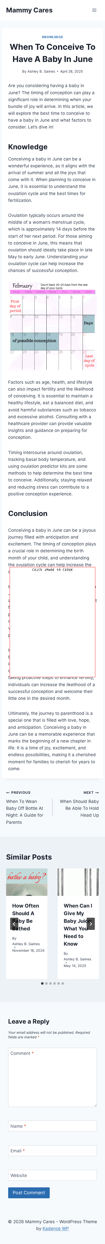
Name (18, 1126)
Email (17, 1150)
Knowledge (52, 37)
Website (18, 1175)
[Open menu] (94, 10)
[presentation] (26, 882)
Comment (22, 1053)
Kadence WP (56, 1228)
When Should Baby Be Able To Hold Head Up (79, 804)
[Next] (91, 924)
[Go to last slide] (14, 924)
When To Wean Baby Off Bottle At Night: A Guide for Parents (24, 807)
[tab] (42, 983)
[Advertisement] (52, 624)
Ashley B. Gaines (41, 71)
